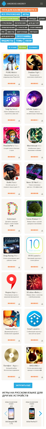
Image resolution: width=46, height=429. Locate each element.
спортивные (36, 27)
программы (24, 36)
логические (20, 23)
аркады (32, 19)
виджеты (7, 40)
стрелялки (7, 23)
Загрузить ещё (23, 385)
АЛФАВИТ (34, 47)
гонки (23, 19)
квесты (10, 32)
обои (28, 40)
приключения (8, 27)
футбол (34, 32)
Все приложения (11, 14)
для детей (34, 23)
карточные (22, 32)
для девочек (8, 36)
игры (26, 14)
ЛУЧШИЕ (13, 47)
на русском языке (10, 19)
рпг (3, 32)
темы (19, 40)
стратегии (22, 27)
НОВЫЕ (23, 47)
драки (42, 19)
